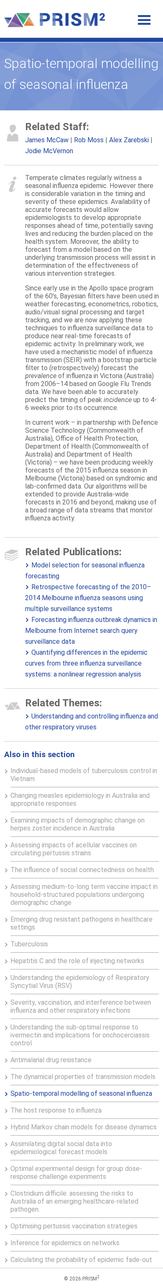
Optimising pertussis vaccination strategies (74, 1226)
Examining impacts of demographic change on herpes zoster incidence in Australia (77, 824)
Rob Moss (89, 140)
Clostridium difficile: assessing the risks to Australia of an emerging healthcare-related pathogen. (74, 1201)
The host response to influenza (56, 1110)
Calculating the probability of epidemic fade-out (81, 1260)
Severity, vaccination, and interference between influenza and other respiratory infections (80, 1006)
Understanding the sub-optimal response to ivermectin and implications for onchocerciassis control (80, 1035)
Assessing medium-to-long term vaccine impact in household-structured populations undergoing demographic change (84, 895)
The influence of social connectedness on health (82, 870)
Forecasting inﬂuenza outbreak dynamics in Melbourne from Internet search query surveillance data (91, 630)
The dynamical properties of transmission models (82, 1077)
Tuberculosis (29, 944)
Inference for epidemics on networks (65, 1243)
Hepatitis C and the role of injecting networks (77, 961)
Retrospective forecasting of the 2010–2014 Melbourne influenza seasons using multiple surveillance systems (88, 598)
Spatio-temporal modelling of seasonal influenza (81, 1093)
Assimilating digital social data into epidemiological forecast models (61, 1148)
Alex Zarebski (129, 140)
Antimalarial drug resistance (51, 1060)
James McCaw (47, 140)
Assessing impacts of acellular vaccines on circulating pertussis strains (73, 849)
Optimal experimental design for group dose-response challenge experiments (76, 1173)
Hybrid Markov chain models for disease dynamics (83, 1127)
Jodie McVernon (49, 151)
